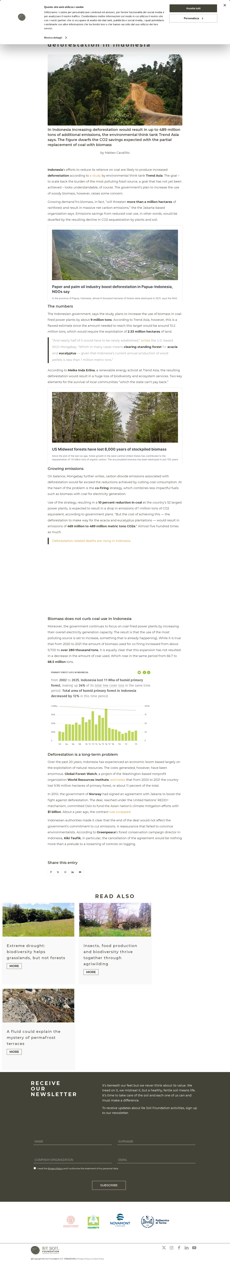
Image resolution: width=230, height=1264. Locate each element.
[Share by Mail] (80, 872)
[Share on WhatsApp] (65, 872)
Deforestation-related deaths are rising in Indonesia (91, 541)
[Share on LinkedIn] (72, 872)
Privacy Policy (55, 1168)
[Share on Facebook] (51, 872)
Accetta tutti (193, 8)
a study (95, 175)
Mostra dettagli (53, 37)
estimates (117, 780)
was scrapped (119, 812)
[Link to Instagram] (171, 1247)
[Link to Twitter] (163, 1247)
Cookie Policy (97, 1259)
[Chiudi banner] (225, 5)
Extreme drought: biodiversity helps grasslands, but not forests (36, 951)
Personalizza (191, 18)
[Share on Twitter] (58, 872)
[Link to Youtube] (194, 1247)
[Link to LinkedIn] (186, 1247)
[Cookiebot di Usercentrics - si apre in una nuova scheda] (22, 37)
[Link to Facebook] (179, 1247)
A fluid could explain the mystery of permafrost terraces (34, 1037)
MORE (14, 966)
